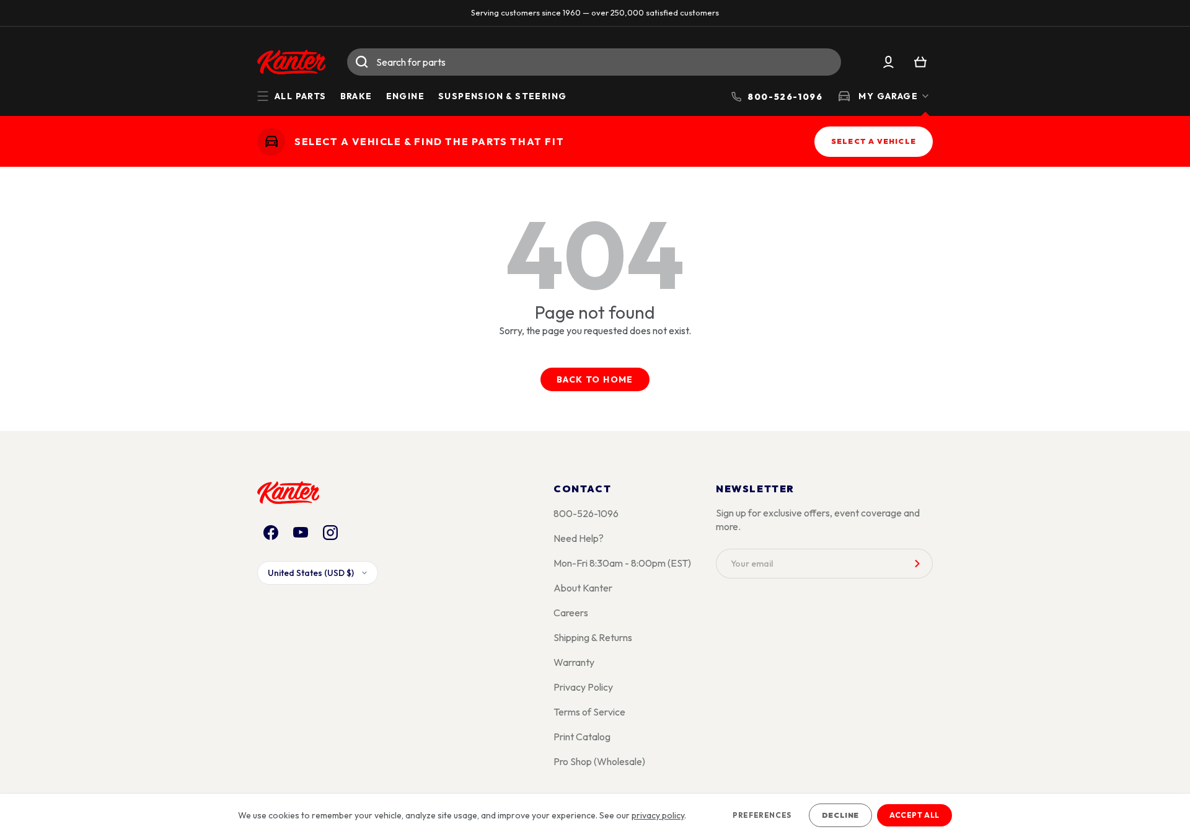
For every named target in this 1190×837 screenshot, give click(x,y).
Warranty (573, 662)
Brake (356, 96)
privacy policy (658, 815)
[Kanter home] (271, 141)
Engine (405, 96)
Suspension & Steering (502, 96)
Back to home (595, 379)
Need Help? (578, 538)
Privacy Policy (583, 687)
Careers (570, 612)
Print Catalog (581, 736)
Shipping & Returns (592, 637)
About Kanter (582, 588)
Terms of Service (589, 712)
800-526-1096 (586, 513)
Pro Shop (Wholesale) (599, 761)
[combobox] (594, 62)
